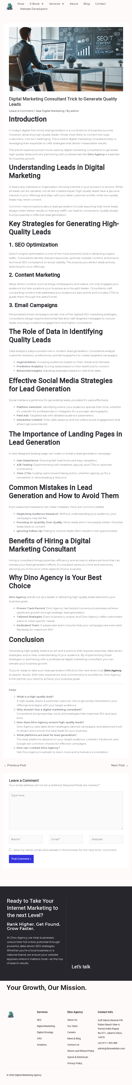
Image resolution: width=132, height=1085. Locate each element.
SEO (39, 1020)
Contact (100, 3)
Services (54, 3)
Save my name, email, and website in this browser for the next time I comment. (65, 850)
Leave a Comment (21, 110)
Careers (71, 1032)
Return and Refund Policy (80, 1051)
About (74, 3)
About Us (72, 1020)
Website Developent (33, 9)
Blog (87, 3)
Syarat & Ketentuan (77, 1057)
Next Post (119, 765)
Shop (20, 3)
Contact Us (73, 1044)
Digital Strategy (45, 1032)
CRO (39, 1038)
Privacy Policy (74, 1063)
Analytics (42, 1044)
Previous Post (15, 765)
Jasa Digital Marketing (50, 110)
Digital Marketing (46, 1026)
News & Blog (74, 1038)
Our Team (72, 1026)
